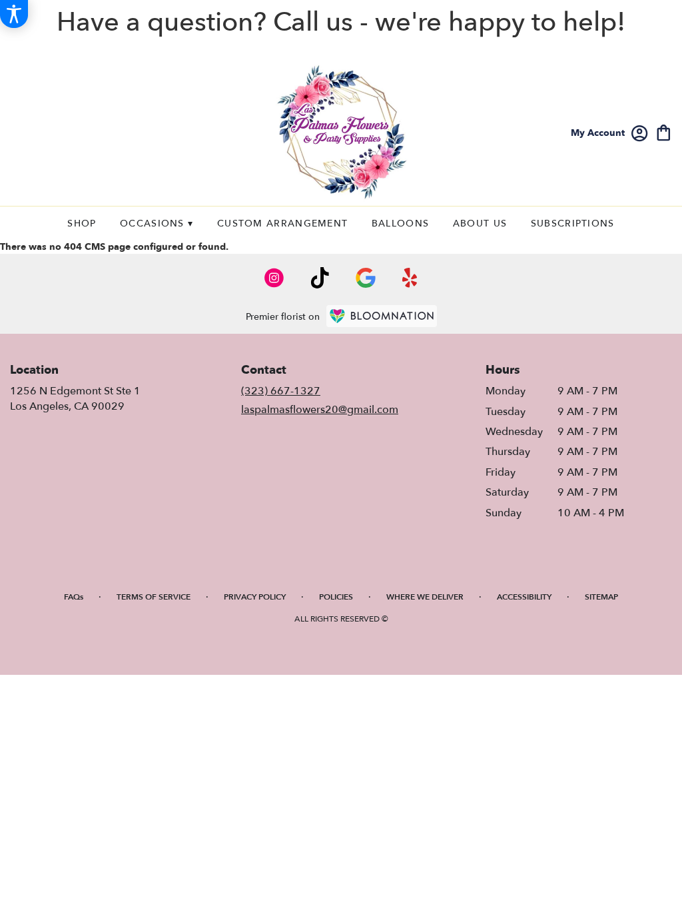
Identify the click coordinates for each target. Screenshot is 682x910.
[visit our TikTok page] (320, 277)
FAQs (73, 597)
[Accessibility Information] (14, 14)
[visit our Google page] (365, 278)
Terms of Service (153, 597)
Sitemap (601, 597)
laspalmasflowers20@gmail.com (319, 409)
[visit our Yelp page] (410, 278)
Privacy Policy (255, 597)
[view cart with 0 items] (663, 131)
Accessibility (524, 597)
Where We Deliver (425, 597)
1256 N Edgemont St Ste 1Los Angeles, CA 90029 (75, 398)
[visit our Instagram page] (274, 278)
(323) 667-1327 (280, 391)
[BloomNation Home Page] (381, 316)
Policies (336, 597)
